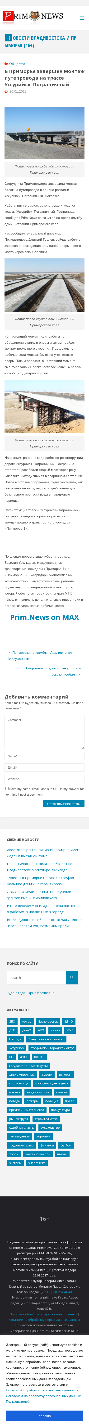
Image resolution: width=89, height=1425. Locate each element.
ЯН (11, 1057)
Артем (27, 1021)
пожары (32, 1101)
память (61, 1092)
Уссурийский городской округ (52, 1048)
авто (23, 1057)
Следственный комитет (46, 1039)
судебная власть (21, 1127)
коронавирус (18, 1083)
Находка (15, 1039)
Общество (17, 64)
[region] (44, 1380)
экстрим (15, 1163)
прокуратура (60, 1110)
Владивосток (48, 1021)
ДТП (12, 1030)
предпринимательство (26, 1110)
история (65, 1074)
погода (14, 1101)
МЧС (70, 1030)
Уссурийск (16, 1048)
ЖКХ (41, 1030)
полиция (51, 1101)
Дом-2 (26, 1030)
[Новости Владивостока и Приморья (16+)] (38, 18)
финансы (47, 1145)
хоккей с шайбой (37, 1154)
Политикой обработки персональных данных (41, 1390)
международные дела (51, 1083)
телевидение (19, 1136)
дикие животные (22, 1074)
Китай (55, 1030)
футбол (66, 1145)
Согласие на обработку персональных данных (44, 1319)
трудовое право (21, 1145)
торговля (43, 1136)
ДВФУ (69, 1021)
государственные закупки (28, 1066)
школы (62, 1154)
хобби (14, 1154)
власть (39, 1057)
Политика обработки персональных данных (43, 1314)
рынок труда (18, 1119)
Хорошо (44, 1416)
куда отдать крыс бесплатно (31, 993)
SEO (12, 1021)
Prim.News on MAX (44, 617)
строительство (46, 1119)
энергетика (36, 1163)
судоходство (50, 1127)
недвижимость (38, 1092)
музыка (14, 1092)
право (69, 1101)
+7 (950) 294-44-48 (59, 1292)
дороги (47, 1074)
